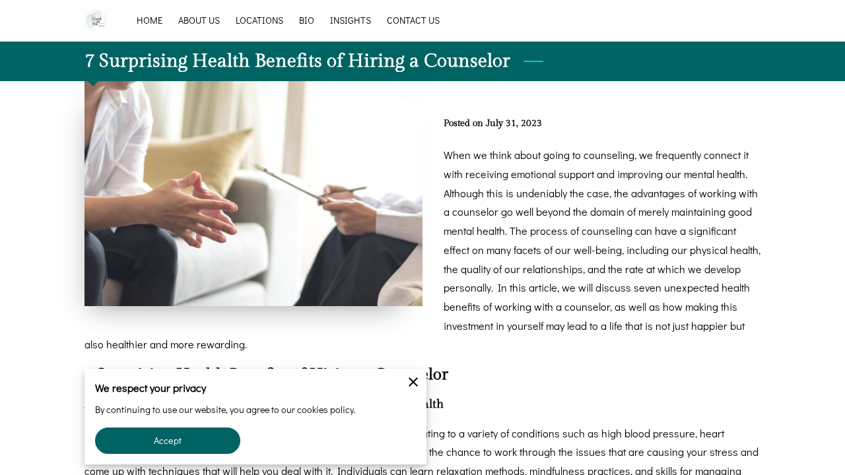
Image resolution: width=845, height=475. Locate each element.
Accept (168, 440)
